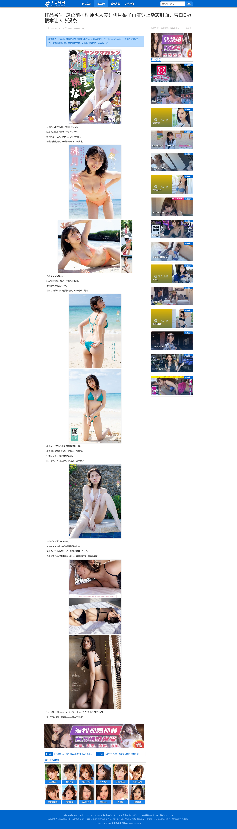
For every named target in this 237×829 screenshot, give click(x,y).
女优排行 (129, 3)
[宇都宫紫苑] (53, 792)
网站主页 (86, 3)
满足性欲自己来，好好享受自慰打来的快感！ (122, 754)
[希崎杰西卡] (86, 792)
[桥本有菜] (69, 772)
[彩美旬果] (103, 772)
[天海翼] (120, 792)
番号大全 (115, 3)
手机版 (188, 28)
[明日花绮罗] (86, 772)
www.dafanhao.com (76, 28)
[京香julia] (103, 792)
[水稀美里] (137, 792)
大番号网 (164, 28)
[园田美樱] (69, 792)
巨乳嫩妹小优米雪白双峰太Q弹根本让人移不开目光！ (74, 754)
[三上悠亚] (53, 772)
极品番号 (101, 3)
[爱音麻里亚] (120, 772)
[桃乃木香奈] (137, 772)
